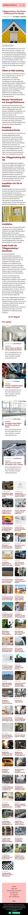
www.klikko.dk (15, 896)
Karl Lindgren (16, 381)
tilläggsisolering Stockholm (9, 61)
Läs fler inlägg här (14, 317)
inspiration (23, 16)
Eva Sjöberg (16, 16)
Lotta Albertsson (17, 458)
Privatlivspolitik (16, 912)
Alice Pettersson (17, 343)
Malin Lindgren (17, 419)
